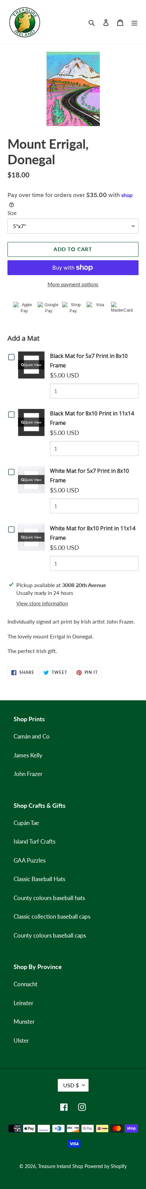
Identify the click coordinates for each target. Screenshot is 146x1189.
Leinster (23, 1002)
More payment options (73, 284)
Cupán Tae (26, 822)
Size (12, 213)
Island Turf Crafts (34, 841)
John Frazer (28, 773)
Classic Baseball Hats (39, 878)
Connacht (25, 984)
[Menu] (134, 22)
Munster (24, 1021)
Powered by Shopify (106, 1166)
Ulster (21, 1040)
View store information (42, 603)
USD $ (71, 1085)
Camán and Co (32, 736)
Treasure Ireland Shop (60, 1166)
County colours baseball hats (49, 897)
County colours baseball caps (50, 935)
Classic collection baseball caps (52, 916)
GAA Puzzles (29, 860)
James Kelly (28, 755)
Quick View (32, 365)
